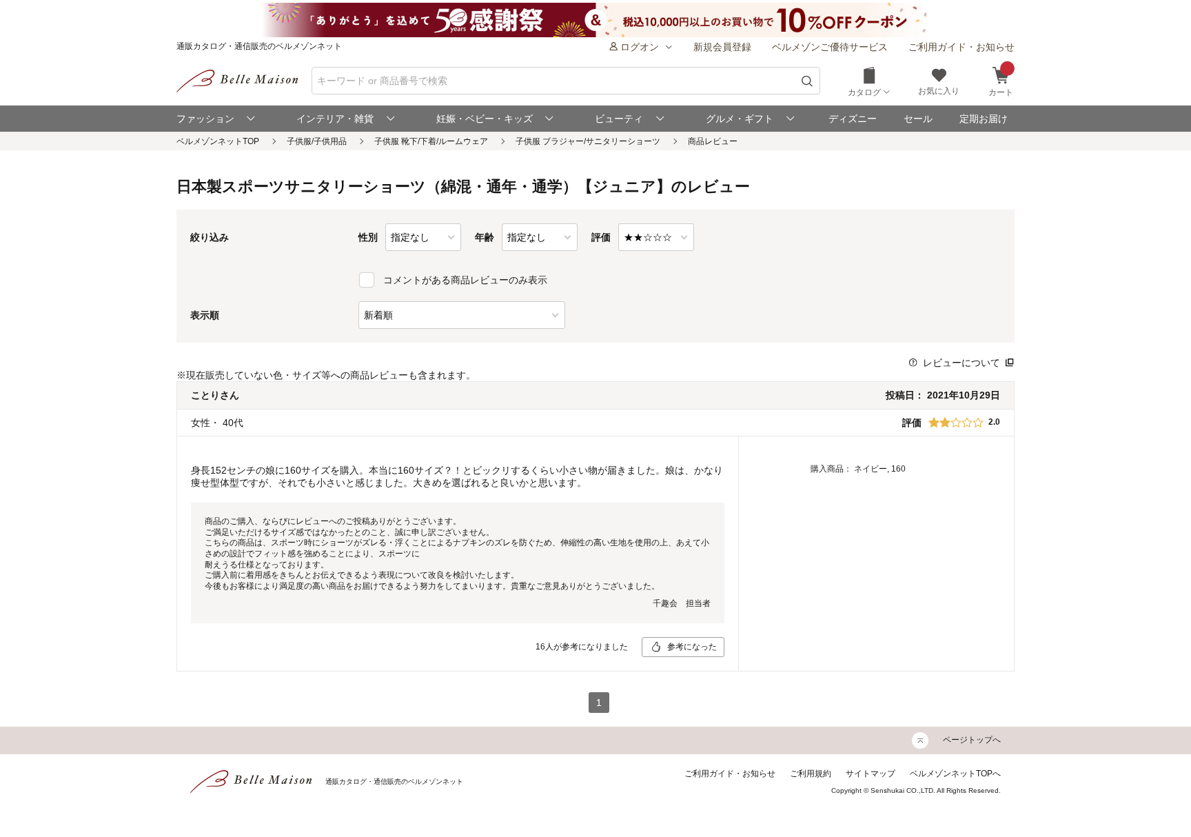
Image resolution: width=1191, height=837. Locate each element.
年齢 (484, 237)
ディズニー (852, 118)
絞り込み (209, 237)
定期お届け (983, 118)
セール (918, 118)
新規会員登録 (722, 46)
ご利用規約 (810, 773)
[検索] (807, 81)
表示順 (204, 315)
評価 (601, 237)
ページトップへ (972, 740)
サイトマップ (870, 773)
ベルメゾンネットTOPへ (955, 773)
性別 (368, 237)
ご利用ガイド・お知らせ (961, 46)
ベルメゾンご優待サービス (830, 46)
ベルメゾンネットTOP (217, 141)
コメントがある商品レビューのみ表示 (465, 279)
